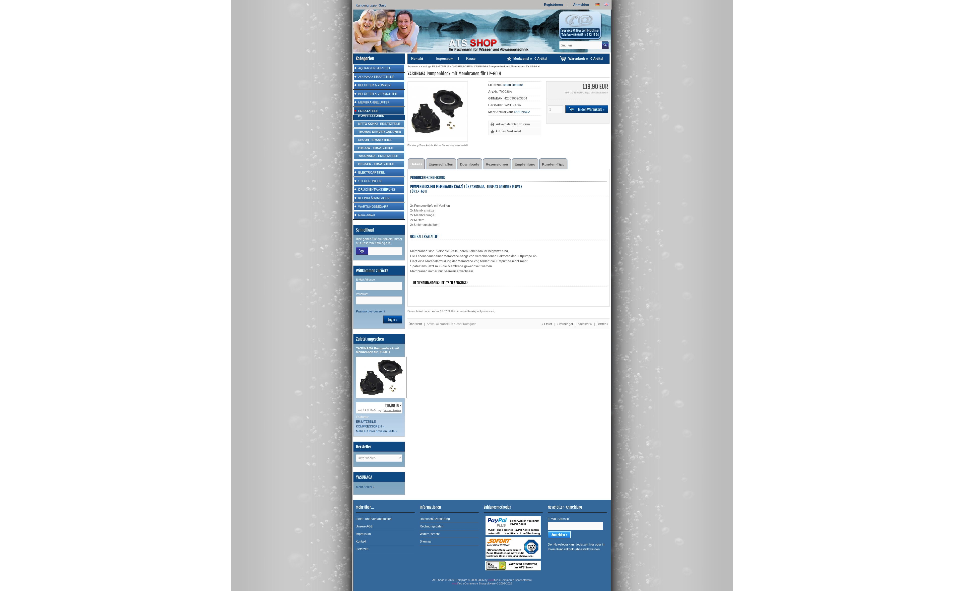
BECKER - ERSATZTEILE (376, 164)
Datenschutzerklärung (435, 519)
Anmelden (581, 5)
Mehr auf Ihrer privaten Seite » (376, 431)
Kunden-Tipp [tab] (553, 164)
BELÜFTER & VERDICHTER (377, 94)
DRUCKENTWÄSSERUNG (376, 189)
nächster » (585, 324)
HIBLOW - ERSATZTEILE (375, 148)
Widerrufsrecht (430, 534)
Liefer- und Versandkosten (374, 519)
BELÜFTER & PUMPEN (374, 85)
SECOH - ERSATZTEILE (375, 140)
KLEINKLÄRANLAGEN (374, 198)
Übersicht (415, 324)
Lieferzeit (362, 549)
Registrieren (553, 5)
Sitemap (425, 541)
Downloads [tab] (469, 164)
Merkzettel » (530, 59)
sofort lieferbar (513, 85)
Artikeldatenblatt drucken (513, 124)
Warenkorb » (585, 59)
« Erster (546, 324)
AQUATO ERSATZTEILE (374, 68)
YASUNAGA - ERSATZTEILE (378, 156)
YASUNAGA (522, 112)
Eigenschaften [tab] (441, 164)
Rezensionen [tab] (497, 164)
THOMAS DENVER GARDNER (379, 132)
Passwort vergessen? (370, 311)
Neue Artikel (366, 215)
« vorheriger (565, 324)
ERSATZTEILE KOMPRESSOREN (371, 113)
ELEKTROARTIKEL (371, 172)
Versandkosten (392, 410)
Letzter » (602, 324)
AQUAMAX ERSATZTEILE (376, 77)
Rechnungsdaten (431, 526)
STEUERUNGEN (370, 181)
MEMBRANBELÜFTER (374, 102)
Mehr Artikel (364, 487)
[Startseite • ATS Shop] (583, 27)
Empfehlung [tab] (525, 164)
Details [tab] (416, 164)
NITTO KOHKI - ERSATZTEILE (379, 124)
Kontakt (417, 59)
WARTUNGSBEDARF (373, 206)
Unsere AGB (364, 526)
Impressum (444, 59)
